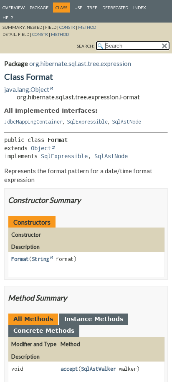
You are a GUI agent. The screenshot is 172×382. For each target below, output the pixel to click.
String (40, 259)
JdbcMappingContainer (33, 122)
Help (8, 17)
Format (20, 259)
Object (41, 148)
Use (78, 7)
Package (39, 7)
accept (69, 369)
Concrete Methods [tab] (43, 330)
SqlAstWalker (98, 369)
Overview (14, 7)
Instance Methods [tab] (93, 319)
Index (139, 7)
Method (87, 27)
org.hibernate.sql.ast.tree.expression (80, 63)
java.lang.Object (26, 89)
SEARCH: (85, 45)
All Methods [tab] (33, 319)
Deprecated (115, 7)
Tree (92, 7)
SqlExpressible (87, 122)
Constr (67, 27)
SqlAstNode (126, 122)
